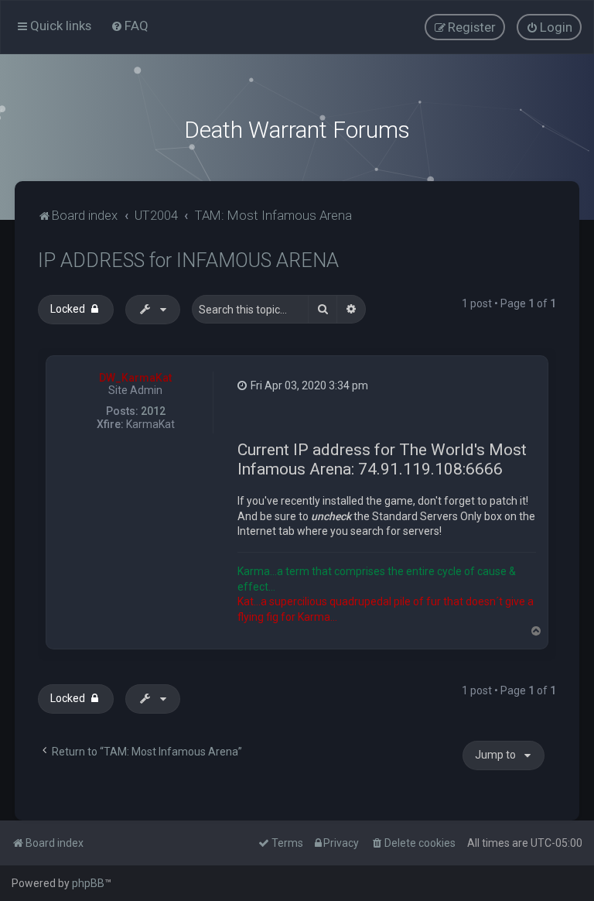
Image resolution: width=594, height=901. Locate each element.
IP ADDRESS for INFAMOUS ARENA (188, 260)
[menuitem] (129, 25)
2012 (153, 411)
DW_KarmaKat (135, 378)
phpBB (88, 883)
